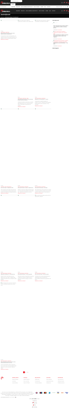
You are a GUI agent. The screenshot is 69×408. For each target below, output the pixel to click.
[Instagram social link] (65, 7)
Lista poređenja (15, 382)
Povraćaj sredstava (38, 382)
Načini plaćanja (49, 379)
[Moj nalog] (62, 3)
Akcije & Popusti (26, 379)
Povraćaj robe (37, 381)
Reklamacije (37, 379)
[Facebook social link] (64, 7)
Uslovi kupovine (60, 379)
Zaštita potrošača (61, 381)
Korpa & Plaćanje (15, 379)
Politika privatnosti (61, 382)
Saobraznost (48, 382)
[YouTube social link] (67, 7)
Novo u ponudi (26, 381)
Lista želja (14, 381)
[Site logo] (5, 2)
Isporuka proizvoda (49, 381)
